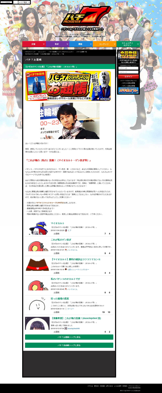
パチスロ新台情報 (128, 83)
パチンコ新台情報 (128, 86)
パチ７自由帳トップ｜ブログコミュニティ (61, 52)
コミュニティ (42, 52)
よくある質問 (117, 386)
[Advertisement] (34, 365)
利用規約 (125, 386)
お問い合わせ (109, 386)
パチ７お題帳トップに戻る (69, 337)
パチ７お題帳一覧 (81, 52)
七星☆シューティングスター (78, 269)
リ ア (69, 230)
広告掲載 (102, 386)
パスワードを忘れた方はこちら (128, 80)
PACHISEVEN (136, 388)
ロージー (70, 308)
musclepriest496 (73, 328)
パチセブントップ (30, 52)
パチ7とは (90, 386)
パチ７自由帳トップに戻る (69, 345)
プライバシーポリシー (134, 386)
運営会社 (96, 386)
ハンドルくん (72, 250)
